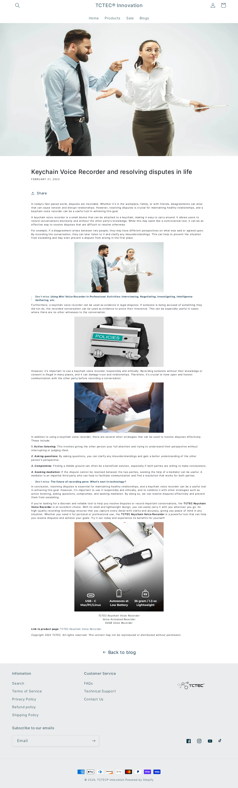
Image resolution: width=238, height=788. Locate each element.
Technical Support (100, 691)
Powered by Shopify (139, 779)
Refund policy (24, 707)
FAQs (88, 683)
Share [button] (42, 193)
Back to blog (122, 652)
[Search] (17, 5)
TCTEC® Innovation (110, 779)
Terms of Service (27, 691)
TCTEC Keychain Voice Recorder (81, 628)
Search (18, 683)
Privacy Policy (24, 699)
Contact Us (94, 699)
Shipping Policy (25, 715)
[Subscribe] (93, 741)
